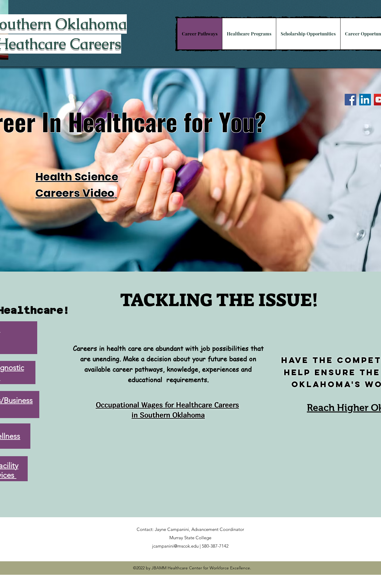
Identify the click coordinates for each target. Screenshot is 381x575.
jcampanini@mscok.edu (175, 546)
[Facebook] (350, 99)
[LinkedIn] (365, 99)
